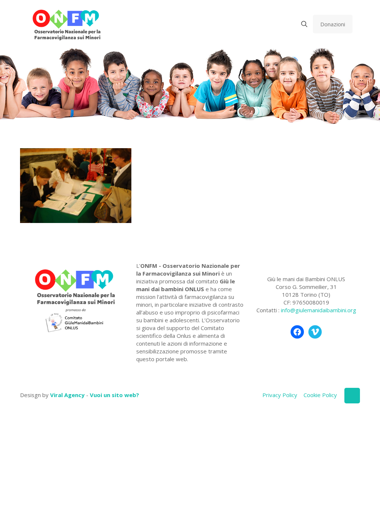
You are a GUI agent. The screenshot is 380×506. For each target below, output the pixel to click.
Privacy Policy (279, 395)
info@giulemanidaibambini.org (318, 310)
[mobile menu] (278, 24)
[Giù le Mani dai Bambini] (66, 24)
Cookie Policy (320, 395)
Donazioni (332, 24)
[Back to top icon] (352, 395)
